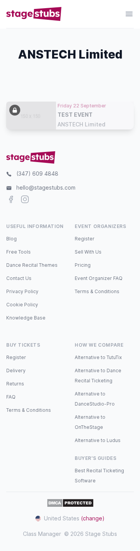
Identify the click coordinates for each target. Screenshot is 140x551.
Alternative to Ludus (98, 440)
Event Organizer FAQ (98, 278)
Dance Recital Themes (32, 265)
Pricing (83, 265)
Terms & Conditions (97, 291)
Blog (11, 239)
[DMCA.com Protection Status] (70, 503)
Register (84, 239)
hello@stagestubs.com (45, 187)
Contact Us (19, 278)
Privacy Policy (22, 291)
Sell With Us (88, 252)
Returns (15, 384)
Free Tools (18, 252)
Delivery (16, 370)
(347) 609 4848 (37, 173)
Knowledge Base (26, 318)
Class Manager (42, 533)
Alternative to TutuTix (98, 357)
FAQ (11, 397)
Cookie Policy (22, 304)
